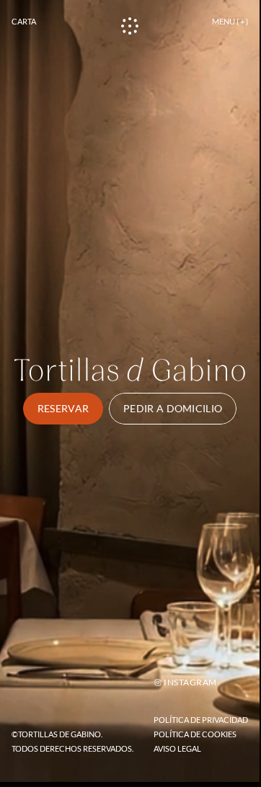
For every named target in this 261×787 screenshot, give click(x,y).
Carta (24, 21)
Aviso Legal (177, 748)
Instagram (190, 682)
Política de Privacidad (201, 719)
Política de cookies (195, 734)
